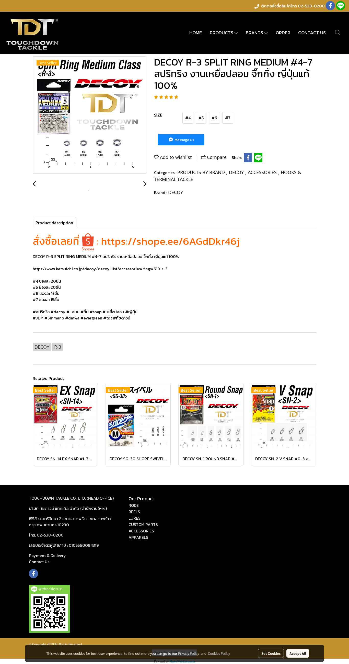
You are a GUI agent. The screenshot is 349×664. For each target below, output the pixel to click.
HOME (195, 32)
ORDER (283, 32)
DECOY (237, 172)
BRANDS (255, 32)
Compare (216, 157)
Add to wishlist (175, 157)
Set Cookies (271, 653)
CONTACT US (312, 32)
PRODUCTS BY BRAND (201, 172)
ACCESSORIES (263, 172)
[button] (337, 32)
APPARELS (138, 537)
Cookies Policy (219, 653)
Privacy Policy (188, 653)
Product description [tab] (54, 223)
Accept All (297, 653)
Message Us (184, 140)
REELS (134, 512)
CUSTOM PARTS (143, 524)
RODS (134, 505)
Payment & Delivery (47, 555)
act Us (39, 562)
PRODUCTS (222, 32)
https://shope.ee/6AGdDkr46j (170, 241)
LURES (135, 518)
